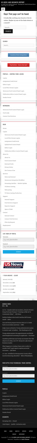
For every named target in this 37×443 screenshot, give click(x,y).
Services (5, 173)
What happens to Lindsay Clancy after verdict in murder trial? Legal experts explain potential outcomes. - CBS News (16, 348)
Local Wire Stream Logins (10, 88)
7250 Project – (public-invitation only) (14, 424)
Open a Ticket (9, 209)
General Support (9, 199)
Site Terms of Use (10, 170)
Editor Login (6, 84)
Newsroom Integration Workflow (15, 180)
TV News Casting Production (13, 193)
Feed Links (6, 113)
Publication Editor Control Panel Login (14, 94)
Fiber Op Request (10, 222)
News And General (10, 177)
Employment (7, 225)
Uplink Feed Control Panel (12, 144)
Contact (5, 212)
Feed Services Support (11, 203)
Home (5, 128)
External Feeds (9, 164)
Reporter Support (10, 206)
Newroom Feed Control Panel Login (13, 91)
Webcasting (8, 190)
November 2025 (7, 286)
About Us (5, 154)
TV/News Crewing (10, 186)
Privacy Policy (9, 167)
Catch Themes (25, 439)
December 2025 (7, 282)
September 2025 (7, 292)
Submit (18, 252)
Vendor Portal (7, 97)
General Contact (9, 216)
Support (5, 196)
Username (5, 237)
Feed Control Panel (10, 160)
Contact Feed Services (9, 116)
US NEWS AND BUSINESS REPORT (12, 2)
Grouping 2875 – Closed (9, 421)
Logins (5, 78)
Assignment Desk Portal (10, 81)
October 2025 (7, 289)
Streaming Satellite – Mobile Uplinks (16, 183)
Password (5, 244)
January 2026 (7, 279)
